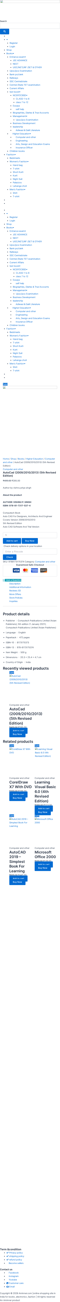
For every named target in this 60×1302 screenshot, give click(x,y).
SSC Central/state (18, 81)
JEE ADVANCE (20, 60)
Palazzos (17, 182)
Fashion (10, 154)
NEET (15, 64)
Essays (16, 105)
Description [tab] (15, 583)
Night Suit (17, 179)
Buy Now (29, 541)
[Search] (4, 31)
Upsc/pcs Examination (21, 71)
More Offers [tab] (15, 594)
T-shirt (16, 168)
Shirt (15, 193)
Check (9, 557)
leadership (18, 126)
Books (9, 53)
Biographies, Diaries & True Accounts (31, 112)
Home (6, 459)
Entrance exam (17, 57)
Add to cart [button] (18, 730)
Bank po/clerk (16, 74)
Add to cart (12, 541)
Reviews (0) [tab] (15, 590)
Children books (17, 151)
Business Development (24, 123)
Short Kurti (18, 172)
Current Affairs (17, 88)
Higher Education (34, 459)
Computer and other (13, 469)
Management (19, 116)
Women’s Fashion (18, 161)
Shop (9, 50)
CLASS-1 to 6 (22, 99)
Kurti (15, 175)
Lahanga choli (20, 186)
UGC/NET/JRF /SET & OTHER (27, 67)
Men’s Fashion (17, 189)
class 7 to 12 (22, 102)
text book (14, 92)
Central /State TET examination (25, 85)
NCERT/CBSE (19, 95)
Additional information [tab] (20, 587)
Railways (14, 78)
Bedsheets (15, 158)
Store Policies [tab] (16, 597)
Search (3, 21)
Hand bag (18, 165)
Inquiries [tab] (13, 601)
